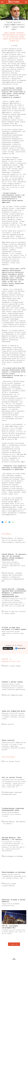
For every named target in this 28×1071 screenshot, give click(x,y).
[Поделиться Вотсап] (13, 522)
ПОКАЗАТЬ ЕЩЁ (14, 944)
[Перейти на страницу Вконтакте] (20, 648)
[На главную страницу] (14, 2)
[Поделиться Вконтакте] (3, 522)
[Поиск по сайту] (26, 2)
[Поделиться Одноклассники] (6, 522)
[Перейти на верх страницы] (14, 959)
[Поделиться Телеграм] (9, 522)
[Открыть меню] (2, 2)
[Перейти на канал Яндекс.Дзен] (8, 649)
